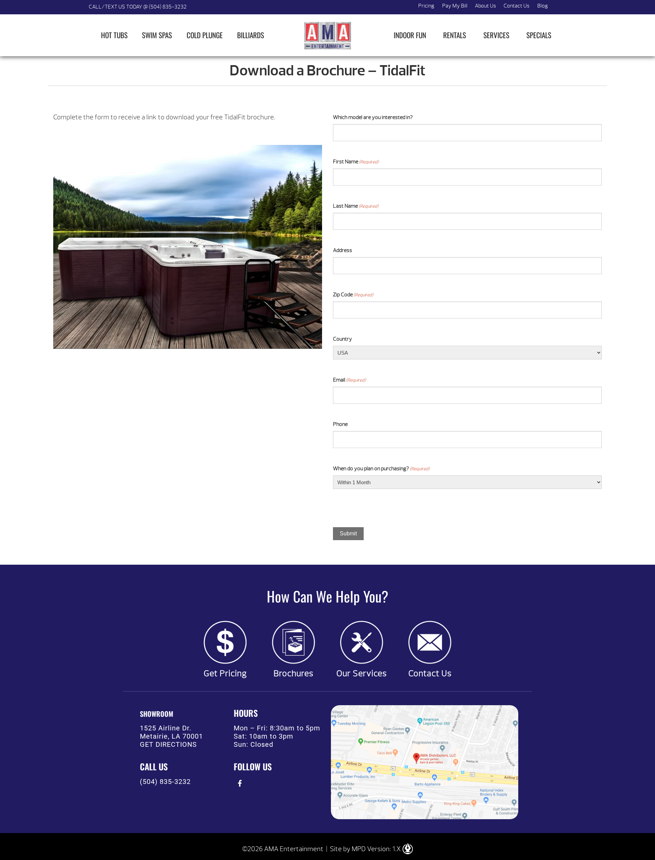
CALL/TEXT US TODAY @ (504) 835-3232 (138, 6)
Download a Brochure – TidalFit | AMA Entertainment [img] (327, 35)
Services (496, 35)
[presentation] (240, 783)
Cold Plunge (205, 35)
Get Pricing (225, 673)
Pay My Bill (454, 5)
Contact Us (516, 5)
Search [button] (559, 7)
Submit (348, 533)
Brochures (294, 673)
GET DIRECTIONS (168, 744)
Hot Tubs (114, 35)
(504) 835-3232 (165, 781)
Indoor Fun (410, 35)
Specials (538, 35)
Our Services (361, 673)
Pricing (426, 5)
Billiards (250, 35)
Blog (542, 5)
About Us (485, 5)
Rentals (454, 35)
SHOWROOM (156, 714)
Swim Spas (157, 35)
